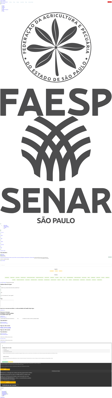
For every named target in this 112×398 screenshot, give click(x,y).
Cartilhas (5, 227)
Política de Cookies (5, 381)
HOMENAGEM (93, 277)
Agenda (3, 6)
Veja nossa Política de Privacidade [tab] (8, 351)
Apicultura (17, 277)
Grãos (89, 277)
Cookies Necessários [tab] (6, 350)
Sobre (3, 10)
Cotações (56, 277)
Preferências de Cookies (9, 385)
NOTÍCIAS (103, 277)
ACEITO (5, 369)
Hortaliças (98, 277)
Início (1, 282)
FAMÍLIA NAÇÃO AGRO (77, 277)
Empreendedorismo (70, 277)
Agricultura (12, 277)
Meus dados (5, 225)
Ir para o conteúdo (2, 0)
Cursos (3, 8)
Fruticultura (84, 277)
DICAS (64, 277)
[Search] (110, 265)
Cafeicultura (47, 277)
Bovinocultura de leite (39, 277)
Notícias (3, 5)
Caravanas (52, 277)
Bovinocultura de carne (31, 277)
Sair (4, 228)
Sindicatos (3, 7)
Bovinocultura (23, 277)
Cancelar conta (2, 397)
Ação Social (7, 277)
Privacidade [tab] (5, 349)
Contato (3, 11)
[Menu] (0, 4)
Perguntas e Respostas (5, 9)
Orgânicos (107, 277)
